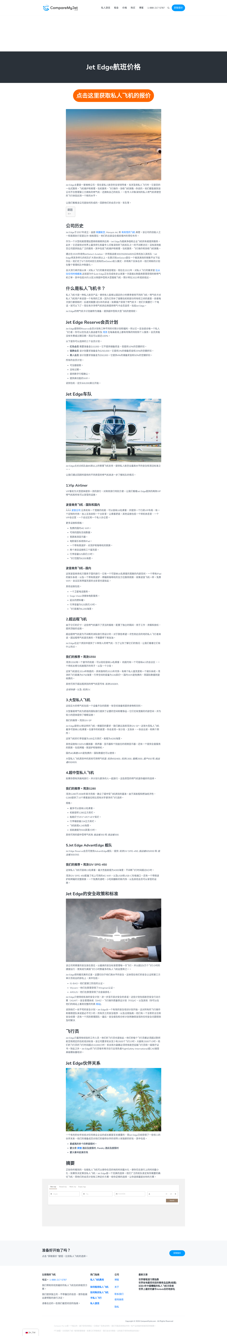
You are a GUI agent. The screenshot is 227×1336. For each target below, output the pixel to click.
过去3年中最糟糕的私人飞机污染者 (156, 1286)
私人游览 (94, 1303)
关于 (117, 1287)
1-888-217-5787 (58, 1279)
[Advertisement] (113, 33)
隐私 (117, 1306)
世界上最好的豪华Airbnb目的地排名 (157, 1289)
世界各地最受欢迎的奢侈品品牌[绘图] (157, 1282)
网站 (98, 1004)
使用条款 (119, 1299)
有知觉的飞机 (128, 232)
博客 (117, 1279)
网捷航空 (100, 232)
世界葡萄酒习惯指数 (149, 1279)
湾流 (105, 332)
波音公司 (76, 510)
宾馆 (79, 1148)
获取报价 (177, 1253)
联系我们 (119, 1294)
